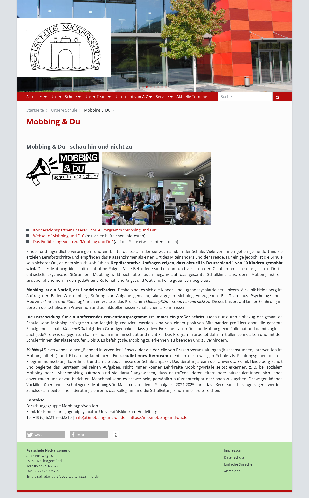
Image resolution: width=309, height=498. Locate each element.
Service (162, 96)
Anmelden (232, 471)
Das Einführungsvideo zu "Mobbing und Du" (73, 241)
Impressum (233, 450)
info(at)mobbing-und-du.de (100, 417)
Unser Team (95, 96)
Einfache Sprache (238, 464)
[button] (143, 87)
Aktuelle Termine (191, 96)
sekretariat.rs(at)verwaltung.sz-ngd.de (68, 476)
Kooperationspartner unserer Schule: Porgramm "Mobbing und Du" (95, 230)
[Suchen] (278, 96)
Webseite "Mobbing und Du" (59, 235)
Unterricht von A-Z (131, 96)
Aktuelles (34, 96)
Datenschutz (234, 457)
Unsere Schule (63, 96)
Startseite (35, 110)
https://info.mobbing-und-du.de (158, 417)
